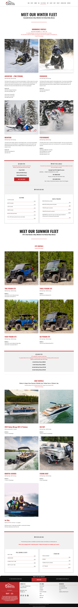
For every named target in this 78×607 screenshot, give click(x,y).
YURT (41, 593)
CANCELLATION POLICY (63, 591)
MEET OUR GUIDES (21, 179)
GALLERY (41, 597)
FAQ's (60, 589)
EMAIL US (23, 591)
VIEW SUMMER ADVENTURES (62, 578)
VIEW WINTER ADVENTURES (16, 578)
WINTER (41, 588)
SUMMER (41, 589)
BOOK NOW (39, 580)
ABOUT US (42, 595)
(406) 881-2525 (24, 590)
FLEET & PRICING (43, 591)
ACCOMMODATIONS (63, 588)
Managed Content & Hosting (37, 606)
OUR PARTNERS (62, 586)
